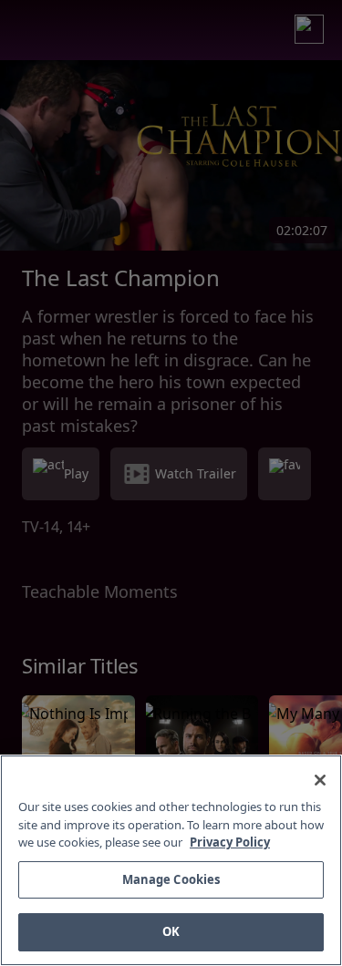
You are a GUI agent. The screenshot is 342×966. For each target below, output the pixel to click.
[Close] (320, 780)
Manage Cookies (171, 879)
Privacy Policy (230, 842)
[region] (171, 860)
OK (171, 931)
